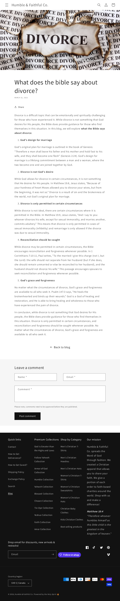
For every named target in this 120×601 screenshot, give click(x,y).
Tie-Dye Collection (43, 507)
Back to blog (62, 347)
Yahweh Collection (43, 486)
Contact (12, 446)
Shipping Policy (16, 472)
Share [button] (21, 107)
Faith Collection (42, 522)
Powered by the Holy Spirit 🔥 (46, 594)
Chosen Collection (43, 500)
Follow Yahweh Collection (42, 459)
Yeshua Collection (43, 514)
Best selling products (71, 526)
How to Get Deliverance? (14, 455)
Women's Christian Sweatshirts (70, 488)
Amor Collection (42, 529)
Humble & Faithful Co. (24, 594)
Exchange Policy (16, 479)
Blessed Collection (43, 493)
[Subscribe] (52, 554)
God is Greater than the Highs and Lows (44, 448)
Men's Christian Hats (71, 468)
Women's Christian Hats (70, 499)
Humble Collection (43, 479)
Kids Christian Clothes (72, 519)
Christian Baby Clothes (68, 510)
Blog (10, 493)
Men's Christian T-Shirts (70, 448)
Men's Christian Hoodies (68, 459)
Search (11, 486)
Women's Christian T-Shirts (71, 477)
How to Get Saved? (17, 464)
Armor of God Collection (41, 470)
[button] (6, 4)
